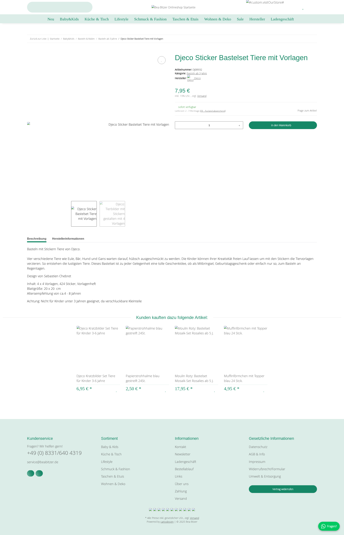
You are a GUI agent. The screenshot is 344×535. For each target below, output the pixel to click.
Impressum (257, 461)
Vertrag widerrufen (283, 489)
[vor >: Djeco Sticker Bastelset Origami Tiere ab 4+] (313, 39)
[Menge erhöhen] (239, 125)
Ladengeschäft (282, 19)
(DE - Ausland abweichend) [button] (213, 110)
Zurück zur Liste (38, 38)
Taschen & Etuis (112, 476)
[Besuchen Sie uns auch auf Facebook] (30, 473)
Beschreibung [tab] (36, 238)
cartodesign (167, 521)
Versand (201, 96)
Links (178, 476)
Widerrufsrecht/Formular (267, 469)
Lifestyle (107, 461)
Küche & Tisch (111, 454)
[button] (295, 7)
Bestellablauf (184, 469)
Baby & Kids (109, 447)
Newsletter (182, 454)
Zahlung (181, 491)
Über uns (181, 484)
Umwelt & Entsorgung (265, 476)
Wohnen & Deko (113, 484)
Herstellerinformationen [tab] (68, 238)
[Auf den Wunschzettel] (162, 60)
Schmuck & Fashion (115, 469)
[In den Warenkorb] (30, 51)
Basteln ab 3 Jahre (197, 73)
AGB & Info (257, 454)
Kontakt (180, 447)
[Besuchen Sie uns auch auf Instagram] (39, 473)
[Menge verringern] (179, 125)
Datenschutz (258, 447)
